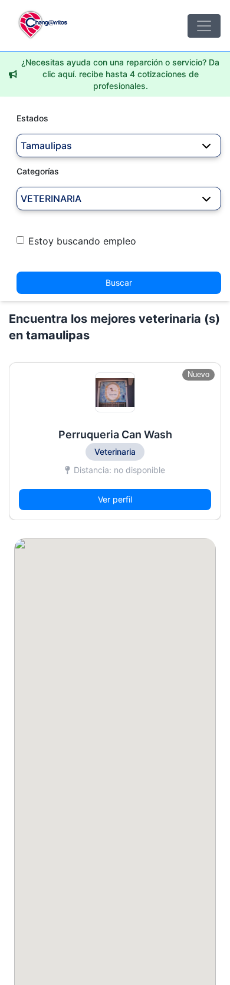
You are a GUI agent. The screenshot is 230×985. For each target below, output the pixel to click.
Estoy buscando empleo (82, 241)
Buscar (119, 282)
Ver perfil (115, 499)
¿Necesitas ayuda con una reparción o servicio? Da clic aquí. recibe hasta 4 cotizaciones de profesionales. (120, 74)
